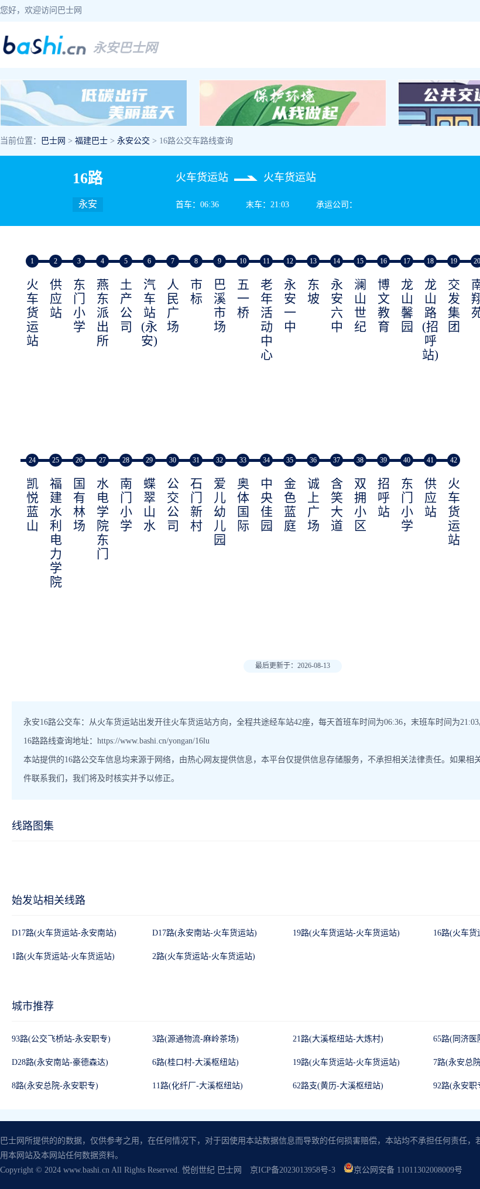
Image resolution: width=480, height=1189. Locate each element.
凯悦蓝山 (32, 505)
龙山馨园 (407, 305)
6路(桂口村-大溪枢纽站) (195, 1062)
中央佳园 (266, 505)
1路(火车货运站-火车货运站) (63, 956)
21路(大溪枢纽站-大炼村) (338, 1038)
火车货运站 (32, 312)
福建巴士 (91, 140)
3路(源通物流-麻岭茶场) (195, 1038)
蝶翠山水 (149, 505)
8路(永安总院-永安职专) (55, 1085)
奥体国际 (243, 505)
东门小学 (79, 305)
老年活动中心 (266, 319)
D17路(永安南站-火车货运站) (204, 932)
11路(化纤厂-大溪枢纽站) (197, 1085)
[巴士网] (44, 53)
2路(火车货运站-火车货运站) (203, 956)
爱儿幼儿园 (220, 512)
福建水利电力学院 (56, 533)
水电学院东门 (103, 519)
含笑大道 (337, 505)
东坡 (313, 291)
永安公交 (133, 140)
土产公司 (126, 305)
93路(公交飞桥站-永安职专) (61, 1038)
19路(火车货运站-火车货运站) (346, 932)
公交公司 (173, 505)
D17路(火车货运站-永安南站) (64, 932)
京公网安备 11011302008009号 (408, 1170)
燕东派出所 (103, 312)
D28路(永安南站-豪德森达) (60, 1062)
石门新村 (196, 505)
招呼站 (384, 498)
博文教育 (384, 305)
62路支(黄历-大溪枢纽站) (338, 1085)
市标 (196, 291)
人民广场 (173, 305)
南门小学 (126, 505)
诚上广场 (313, 505)
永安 (87, 204)
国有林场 (79, 505)
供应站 (56, 298)
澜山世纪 (360, 305)
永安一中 (290, 305)
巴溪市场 (220, 305)
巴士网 (53, 140)
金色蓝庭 (290, 505)
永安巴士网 (125, 47)
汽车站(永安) (149, 312)
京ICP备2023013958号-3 (292, 1170)
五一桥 (243, 298)
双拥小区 (360, 505)
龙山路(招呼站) (430, 319)
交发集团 (454, 305)
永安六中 (337, 305)
